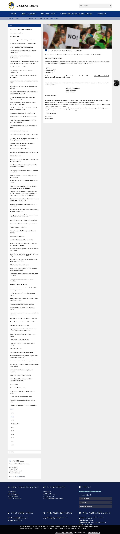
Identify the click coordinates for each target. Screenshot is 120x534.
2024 (12, 441)
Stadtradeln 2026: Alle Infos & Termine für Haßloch (24, 134)
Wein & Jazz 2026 (14, 36)
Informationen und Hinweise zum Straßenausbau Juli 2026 (23, 87)
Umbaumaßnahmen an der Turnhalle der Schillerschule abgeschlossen (24, 288)
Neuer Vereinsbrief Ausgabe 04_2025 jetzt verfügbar (21, 370)
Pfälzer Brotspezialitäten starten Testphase (22, 304)
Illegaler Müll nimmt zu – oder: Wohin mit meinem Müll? (24, 82)
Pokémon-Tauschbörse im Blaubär (19, 325)
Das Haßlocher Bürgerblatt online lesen (21, 396)
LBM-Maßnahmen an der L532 (18, 227)
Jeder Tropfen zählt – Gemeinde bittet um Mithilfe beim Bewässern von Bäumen (23, 108)
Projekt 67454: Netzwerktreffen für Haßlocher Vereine (22, 294)
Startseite (18, 18)
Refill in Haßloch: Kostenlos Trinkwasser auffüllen (23, 117)
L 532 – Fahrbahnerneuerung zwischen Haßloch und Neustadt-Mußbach (23, 121)
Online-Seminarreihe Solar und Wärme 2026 (22, 322)
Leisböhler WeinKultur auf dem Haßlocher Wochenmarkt (21, 71)
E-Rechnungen (14, 384)
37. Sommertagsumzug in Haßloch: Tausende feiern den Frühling (24, 249)
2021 (12, 431)
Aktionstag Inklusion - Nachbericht (19, 265)
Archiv (36, 18)
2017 (12, 420)
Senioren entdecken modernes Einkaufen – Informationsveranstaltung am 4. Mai (24, 199)
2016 (41, 18)
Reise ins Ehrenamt (15, 156)
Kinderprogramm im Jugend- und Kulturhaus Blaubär (22, 308)
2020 (12, 427)
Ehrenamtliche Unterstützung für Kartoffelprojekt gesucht (23, 126)
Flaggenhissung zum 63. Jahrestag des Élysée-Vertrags (22, 344)
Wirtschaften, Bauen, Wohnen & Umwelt (76, 14)
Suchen (81, 5)
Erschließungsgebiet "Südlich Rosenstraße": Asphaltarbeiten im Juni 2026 (22, 144)
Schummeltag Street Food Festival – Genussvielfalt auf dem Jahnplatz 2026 (23, 269)
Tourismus (102, 14)
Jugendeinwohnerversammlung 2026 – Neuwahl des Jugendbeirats (24, 314)
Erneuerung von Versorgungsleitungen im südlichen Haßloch (23, 51)
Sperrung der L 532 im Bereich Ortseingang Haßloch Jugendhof (23, 76)
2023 (12, 438)
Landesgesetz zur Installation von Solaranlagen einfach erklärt (24, 274)
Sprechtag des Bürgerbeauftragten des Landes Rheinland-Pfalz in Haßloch (23, 103)
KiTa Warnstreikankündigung (51, 18)
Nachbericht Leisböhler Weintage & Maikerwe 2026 (24, 152)
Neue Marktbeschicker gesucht (18, 284)
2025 (12, 445)
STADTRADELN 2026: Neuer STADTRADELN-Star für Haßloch (24, 181)
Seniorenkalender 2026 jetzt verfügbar (20, 375)
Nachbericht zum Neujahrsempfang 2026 (21, 352)
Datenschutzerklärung (94, 532)
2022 (12, 434)
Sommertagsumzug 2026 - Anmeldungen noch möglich (22, 335)
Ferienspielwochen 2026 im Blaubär (20, 149)
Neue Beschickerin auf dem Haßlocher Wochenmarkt (20, 57)
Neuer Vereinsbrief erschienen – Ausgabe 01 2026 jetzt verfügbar (23, 176)
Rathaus (13, 14)
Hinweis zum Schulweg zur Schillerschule (21, 47)
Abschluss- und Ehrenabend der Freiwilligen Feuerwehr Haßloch (24, 365)
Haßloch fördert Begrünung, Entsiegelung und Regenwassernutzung (22, 98)
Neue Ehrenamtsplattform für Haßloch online (22, 113)
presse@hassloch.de (19, 476)
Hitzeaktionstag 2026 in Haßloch (19, 131)
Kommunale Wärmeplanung (17, 388)
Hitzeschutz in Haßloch (16, 33)
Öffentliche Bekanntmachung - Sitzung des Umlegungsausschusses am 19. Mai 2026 (23, 187)
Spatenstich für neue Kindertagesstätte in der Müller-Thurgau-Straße (24, 160)
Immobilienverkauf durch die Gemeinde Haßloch (23, 220)
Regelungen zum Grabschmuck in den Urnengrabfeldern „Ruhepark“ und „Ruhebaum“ (24, 330)
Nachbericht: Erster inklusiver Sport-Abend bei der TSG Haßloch (24, 171)
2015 (12, 413)
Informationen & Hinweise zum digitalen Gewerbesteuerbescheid (21, 379)
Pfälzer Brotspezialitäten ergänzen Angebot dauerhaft (22, 280)
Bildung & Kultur (48, 14)
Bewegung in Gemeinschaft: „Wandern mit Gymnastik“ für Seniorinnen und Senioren (24, 215)
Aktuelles (24, 18)
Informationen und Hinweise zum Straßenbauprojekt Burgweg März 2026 (23, 260)
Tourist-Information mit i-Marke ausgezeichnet (23, 361)
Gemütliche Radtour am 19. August (19, 67)
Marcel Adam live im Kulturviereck (19, 339)
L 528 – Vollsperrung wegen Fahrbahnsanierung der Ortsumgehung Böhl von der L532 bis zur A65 (24, 62)
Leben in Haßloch (29, 14)
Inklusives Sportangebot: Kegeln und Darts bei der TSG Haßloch (24, 205)
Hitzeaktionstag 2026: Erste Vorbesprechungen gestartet (23, 231)
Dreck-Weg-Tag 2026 (15, 348)
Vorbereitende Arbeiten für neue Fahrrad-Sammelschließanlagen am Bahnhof (24, 92)
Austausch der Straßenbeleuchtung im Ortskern (23, 224)
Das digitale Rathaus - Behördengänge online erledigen (22, 392)
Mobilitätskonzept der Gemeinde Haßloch (21, 29)
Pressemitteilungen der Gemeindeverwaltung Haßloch (22, 401)
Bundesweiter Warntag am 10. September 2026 (23, 43)
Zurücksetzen (110, 5)
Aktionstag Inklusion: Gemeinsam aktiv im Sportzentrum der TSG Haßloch (24, 299)
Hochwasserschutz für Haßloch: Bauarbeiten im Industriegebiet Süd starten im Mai (24, 139)
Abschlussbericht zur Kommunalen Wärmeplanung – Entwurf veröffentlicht (24, 210)
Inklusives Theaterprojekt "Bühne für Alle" (21, 240)
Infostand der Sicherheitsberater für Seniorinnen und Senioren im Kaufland (23, 244)
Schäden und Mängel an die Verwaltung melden (23, 405)
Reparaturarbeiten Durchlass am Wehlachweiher (23, 318)
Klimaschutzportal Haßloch (17, 236)
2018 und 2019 (15, 424)
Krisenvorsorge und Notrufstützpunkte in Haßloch (23, 40)
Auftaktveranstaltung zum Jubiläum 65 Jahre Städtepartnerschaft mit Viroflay (24, 356)
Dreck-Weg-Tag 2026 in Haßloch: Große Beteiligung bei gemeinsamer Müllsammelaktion (24, 255)
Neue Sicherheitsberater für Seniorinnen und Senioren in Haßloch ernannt (23, 165)
